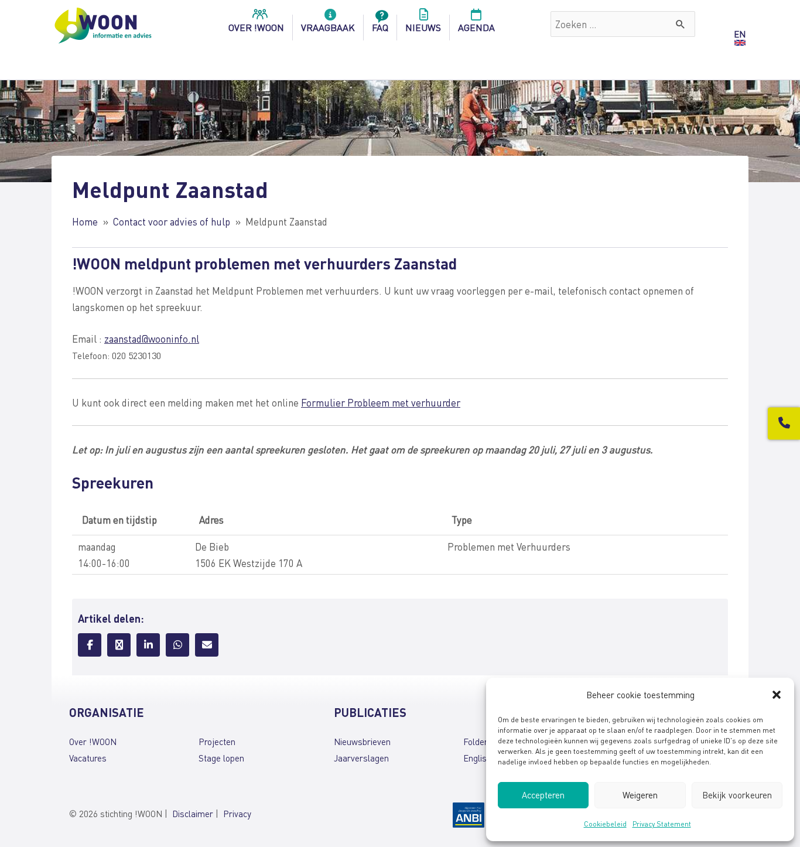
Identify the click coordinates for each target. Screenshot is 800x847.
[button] (776, 695)
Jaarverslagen (361, 758)
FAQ (380, 27)
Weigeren (640, 795)
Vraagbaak (328, 27)
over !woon (256, 27)
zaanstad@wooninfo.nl (151, 338)
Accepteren (543, 795)
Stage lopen (221, 758)
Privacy (237, 813)
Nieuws (423, 27)
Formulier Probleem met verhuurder (380, 402)
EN (740, 34)
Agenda (476, 27)
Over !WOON (93, 741)
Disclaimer (192, 813)
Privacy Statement (662, 823)
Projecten (217, 741)
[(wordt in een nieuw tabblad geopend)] (468, 813)
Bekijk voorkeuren (737, 795)
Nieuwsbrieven (362, 741)
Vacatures (88, 758)
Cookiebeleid (605, 823)
